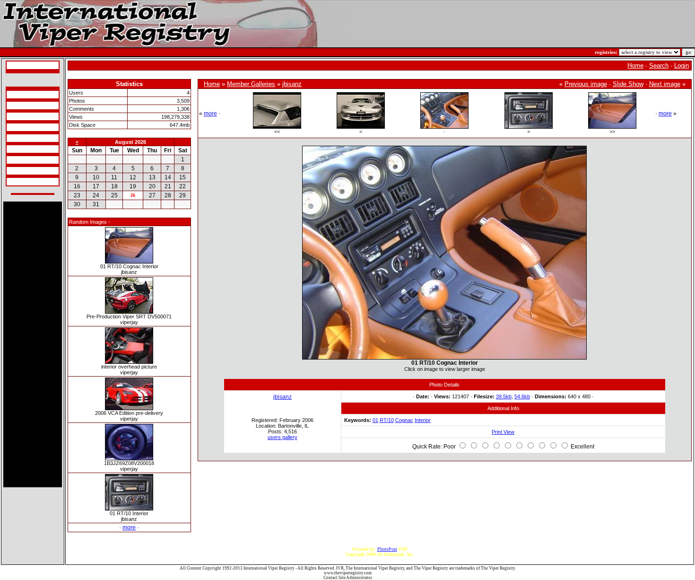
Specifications (21, 94)
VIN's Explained (24, 127)
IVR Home (18, 65)
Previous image (586, 84)
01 (375, 420)
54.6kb (522, 396)
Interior (423, 420)
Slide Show (628, 84)
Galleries (17, 170)
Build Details (20, 116)
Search (659, 65)
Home (635, 65)
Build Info (17, 105)
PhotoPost (387, 549)
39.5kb (504, 396)
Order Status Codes (26, 138)
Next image (664, 84)
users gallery (282, 437)
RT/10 (387, 420)
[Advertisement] (32, 344)
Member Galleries (251, 84)
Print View (503, 432)
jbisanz (292, 84)
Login (681, 65)
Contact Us (18, 181)
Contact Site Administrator (347, 577)
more (129, 527)
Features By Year (24, 160)
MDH (13, 149)
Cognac (404, 420)
